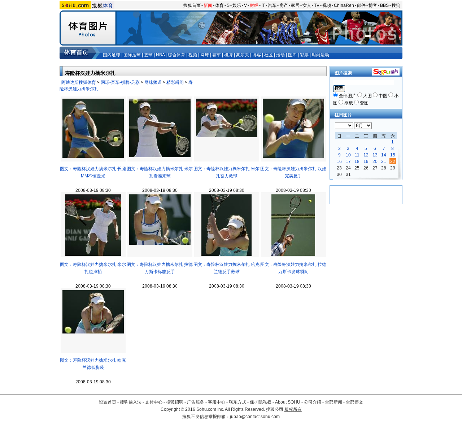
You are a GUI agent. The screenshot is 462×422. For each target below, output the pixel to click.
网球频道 (153, 82)
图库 (292, 54)
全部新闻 (333, 402)
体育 (219, 5)
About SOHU (287, 402)
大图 (367, 95)
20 (375, 161)
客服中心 (216, 402)
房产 (283, 5)
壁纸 (348, 103)
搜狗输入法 (130, 402)
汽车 (272, 5)
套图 (364, 103)
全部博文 (354, 402)
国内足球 (111, 54)
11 (357, 155)
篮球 (148, 54)
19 (366, 161)
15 (392, 155)
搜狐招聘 (174, 402)
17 (348, 161)
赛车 (216, 54)
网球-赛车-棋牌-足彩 (120, 82)
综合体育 (176, 54)
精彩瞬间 (175, 82)
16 (339, 161)
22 (392, 161)
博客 (373, 5)
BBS (384, 5)
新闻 (208, 5)
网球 (204, 54)
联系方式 (237, 402)
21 (383, 161)
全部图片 (347, 95)
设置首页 (107, 402)
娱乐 (236, 5)
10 (348, 155)
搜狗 (396, 5)
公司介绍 (312, 402)
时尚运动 (320, 54)
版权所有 (293, 409)
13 (375, 155)
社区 (268, 54)
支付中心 (153, 402)
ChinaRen (344, 5)
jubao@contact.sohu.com (255, 416)
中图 (383, 95)
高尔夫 (242, 54)
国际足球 (132, 54)
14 (383, 155)
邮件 (361, 5)
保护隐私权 (260, 402)
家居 (295, 5)
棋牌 (228, 54)
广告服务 (195, 402)
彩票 (304, 54)
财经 (254, 5)
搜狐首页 (192, 5)
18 (356, 161)
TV (316, 5)
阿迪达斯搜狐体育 (78, 82)
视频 (326, 5)
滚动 (280, 54)
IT (263, 5)
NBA (160, 54)
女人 (306, 5)
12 (366, 155)
